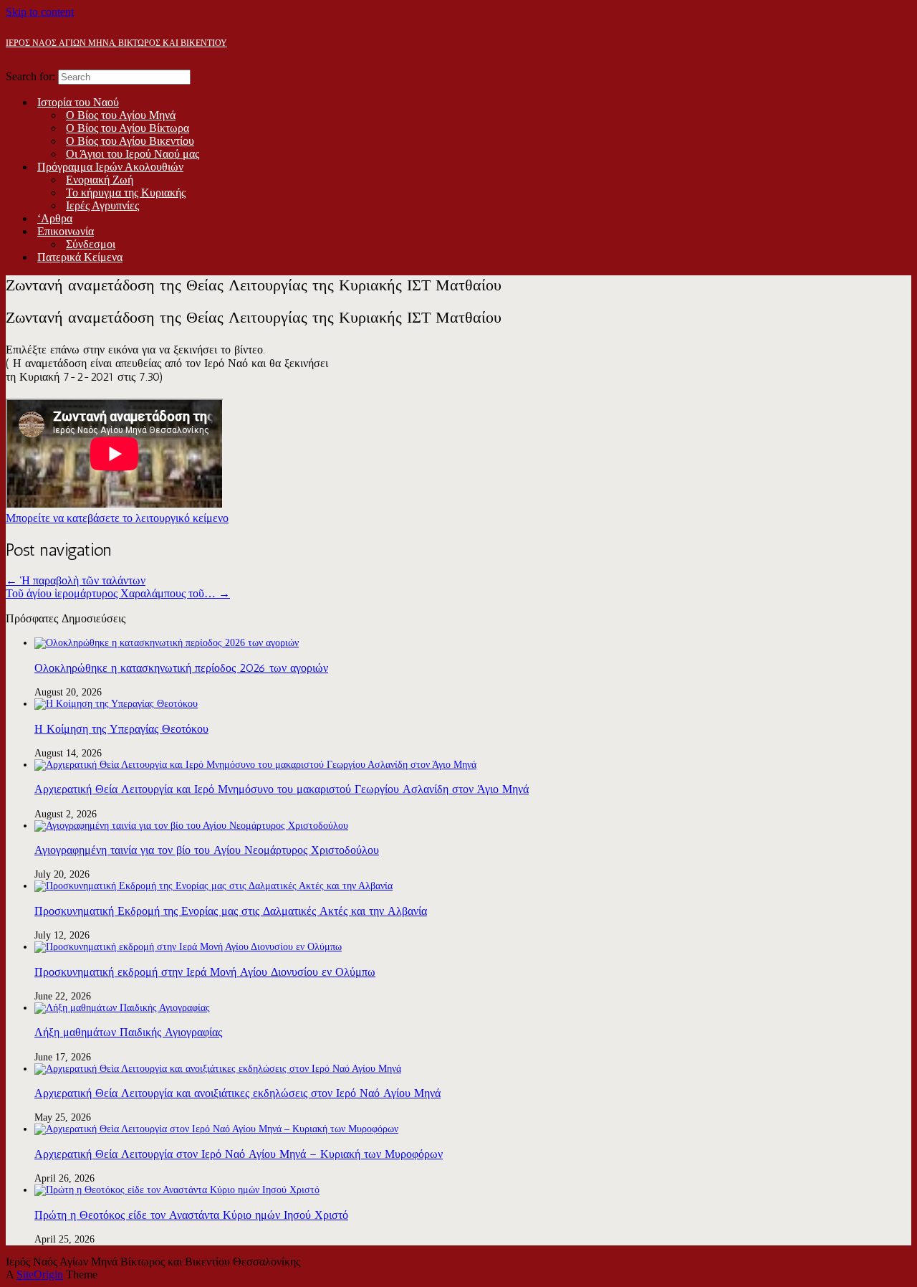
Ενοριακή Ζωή (99, 180)
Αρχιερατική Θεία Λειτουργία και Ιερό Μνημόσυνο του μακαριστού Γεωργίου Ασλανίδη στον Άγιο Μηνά (281, 789)
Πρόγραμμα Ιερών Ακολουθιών (110, 167)
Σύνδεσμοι (90, 244)
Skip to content (40, 12)
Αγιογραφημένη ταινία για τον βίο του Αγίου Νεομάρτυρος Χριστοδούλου (206, 850)
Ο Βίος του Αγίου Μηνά (121, 115)
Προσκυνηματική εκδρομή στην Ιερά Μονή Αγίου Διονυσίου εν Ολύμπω (204, 972)
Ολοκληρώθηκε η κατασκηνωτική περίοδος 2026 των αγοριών (181, 668)
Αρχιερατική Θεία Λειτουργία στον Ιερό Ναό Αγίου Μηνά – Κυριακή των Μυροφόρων (238, 1154)
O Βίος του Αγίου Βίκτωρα (127, 128)
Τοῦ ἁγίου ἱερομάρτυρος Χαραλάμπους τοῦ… (118, 593)
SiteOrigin (39, 1274)
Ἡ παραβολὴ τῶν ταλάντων (75, 580)
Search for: (30, 76)
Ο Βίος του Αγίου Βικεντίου (130, 141)
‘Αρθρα (54, 218)
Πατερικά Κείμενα (80, 257)
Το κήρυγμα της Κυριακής (126, 192)
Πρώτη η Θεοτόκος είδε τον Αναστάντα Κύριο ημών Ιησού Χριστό (191, 1215)
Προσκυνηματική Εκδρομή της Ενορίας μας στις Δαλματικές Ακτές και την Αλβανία (230, 911)
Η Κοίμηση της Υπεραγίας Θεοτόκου (121, 729)
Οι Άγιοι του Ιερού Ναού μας (132, 154)
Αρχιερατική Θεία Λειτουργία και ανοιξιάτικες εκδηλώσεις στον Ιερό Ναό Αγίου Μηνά (237, 1093)
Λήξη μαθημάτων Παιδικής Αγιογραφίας (128, 1032)
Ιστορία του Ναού (78, 102)
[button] (117, 518)
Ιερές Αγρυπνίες (102, 205)
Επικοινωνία (65, 231)
